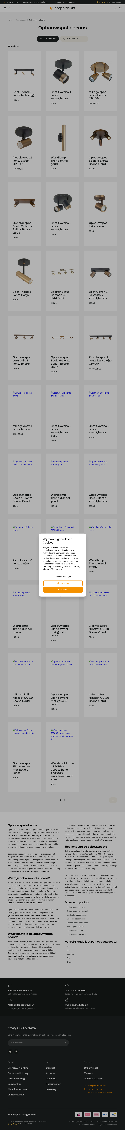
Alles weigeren (63, 583)
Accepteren (63, 590)
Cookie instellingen (63, 576)
